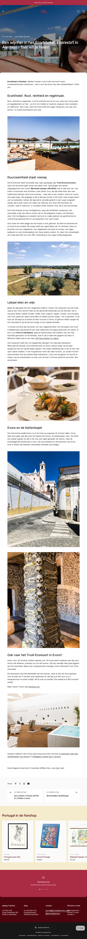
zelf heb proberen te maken (47, 338)
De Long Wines (74, 854)
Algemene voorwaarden (44, 935)
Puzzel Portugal (43, 857)
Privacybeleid (22, 935)
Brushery (7, 854)
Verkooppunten (73, 910)
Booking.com (34, 687)
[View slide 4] (47, 889)
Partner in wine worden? (73, 913)
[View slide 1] (39, 889)
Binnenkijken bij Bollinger (58, 795)
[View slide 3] (45, 889)
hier (57, 768)
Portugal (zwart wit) (12, 857)
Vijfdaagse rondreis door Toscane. (46, 757)
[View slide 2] (42, 889)
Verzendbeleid (64, 935)
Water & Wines (41, 854)
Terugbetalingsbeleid (32, 935)
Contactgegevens (55, 935)
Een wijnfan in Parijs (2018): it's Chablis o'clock (26, 796)
